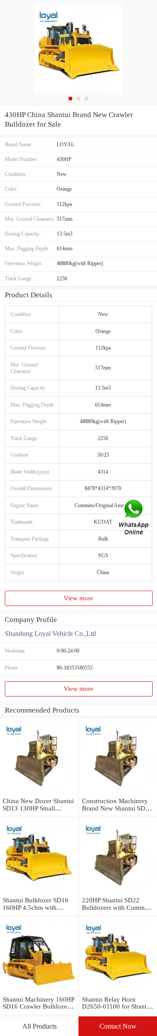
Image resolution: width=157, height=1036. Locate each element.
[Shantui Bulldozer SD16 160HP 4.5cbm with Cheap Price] (38, 892)
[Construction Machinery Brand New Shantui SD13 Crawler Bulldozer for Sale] (118, 793)
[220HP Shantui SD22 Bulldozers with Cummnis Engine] (118, 892)
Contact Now (118, 1026)
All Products (39, 1026)
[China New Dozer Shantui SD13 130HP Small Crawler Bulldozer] (38, 793)
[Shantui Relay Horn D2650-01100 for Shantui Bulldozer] (118, 992)
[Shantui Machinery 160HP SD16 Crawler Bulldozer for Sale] (38, 992)
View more (78, 598)
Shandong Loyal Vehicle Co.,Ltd (50, 633)
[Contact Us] (134, 518)
